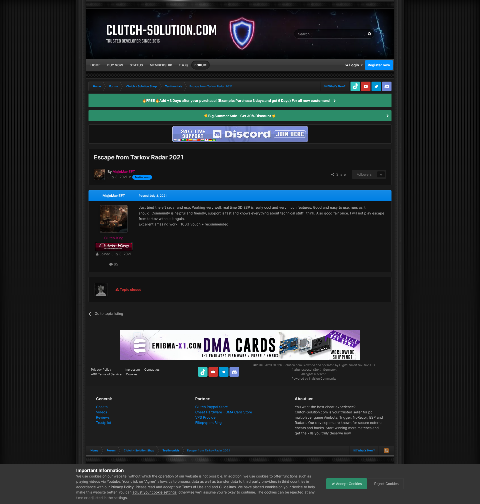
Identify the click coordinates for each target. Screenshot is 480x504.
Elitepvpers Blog (208, 422)
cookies (271, 487)
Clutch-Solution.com (287, 365)
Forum (200, 65)
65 (115, 264)
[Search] (369, 33)
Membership (161, 65)
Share (340, 174)
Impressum (132, 369)
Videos (101, 412)
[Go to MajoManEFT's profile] (99, 174)
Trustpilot (103, 422)
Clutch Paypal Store (211, 407)
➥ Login (353, 65)
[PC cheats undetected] (240, 133)
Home (95, 65)
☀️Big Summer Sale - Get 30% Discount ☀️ (240, 116)
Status (136, 65)
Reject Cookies (385, 483)
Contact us (152, 369)
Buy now (115, 65)
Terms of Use (193, 487)
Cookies (132, 374)
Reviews (103, 417)
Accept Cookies (348, 483)
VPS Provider (206, 417)
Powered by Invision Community (314, 378)
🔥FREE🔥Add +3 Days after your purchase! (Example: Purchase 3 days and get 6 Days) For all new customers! (236, 100)
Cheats (102, 407)
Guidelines (227, 487)
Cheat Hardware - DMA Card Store (223, 412)
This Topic (351, 34)
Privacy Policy (101, 369)
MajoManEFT (113, 195)
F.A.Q (183, 65)
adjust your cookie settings (154, 492)
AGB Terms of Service (106, 374)
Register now (379, 65)
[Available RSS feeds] (386, 450)
